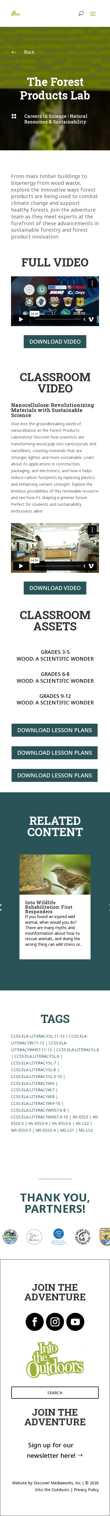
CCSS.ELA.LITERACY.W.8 (32, 1096)
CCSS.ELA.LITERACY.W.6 (32, 1083)
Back (29, 52)
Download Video (55, 341)
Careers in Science (45, 116)
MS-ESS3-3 (21, 1130)
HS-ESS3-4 (37, 1123)
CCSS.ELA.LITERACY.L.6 (77, 1049)
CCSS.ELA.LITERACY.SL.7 (33, 1063)
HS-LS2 (82, 1123)
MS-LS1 (67, 1130)
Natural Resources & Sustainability (55, 119)
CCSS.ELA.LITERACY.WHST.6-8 (38, 1110)
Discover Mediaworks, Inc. (58, 1482)
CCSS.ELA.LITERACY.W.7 (32, 1089)
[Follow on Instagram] (55, 1322)
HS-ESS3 (80, 1117)
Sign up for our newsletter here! (51, 1450)
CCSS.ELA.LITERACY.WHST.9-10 (39, 1117)
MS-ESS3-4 (46, 1130)
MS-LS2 (86, 1130)
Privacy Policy (86, 1489)
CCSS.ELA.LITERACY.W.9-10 (35, 1103)
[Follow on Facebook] (35, 1322)
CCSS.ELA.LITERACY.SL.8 (33, 1069)
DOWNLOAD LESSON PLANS (54, 730)
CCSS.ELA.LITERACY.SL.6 (36, 1056)
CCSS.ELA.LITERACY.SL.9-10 (36, 1076)
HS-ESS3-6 (61, 1123)
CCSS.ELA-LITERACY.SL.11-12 (38, 1036)
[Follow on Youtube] (75, 1322)
